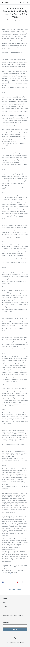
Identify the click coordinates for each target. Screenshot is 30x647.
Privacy (5, 606)
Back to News (16, 589)
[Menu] (27, 2)
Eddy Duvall (12, 642)
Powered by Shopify (19, 642)
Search (5, 602)
